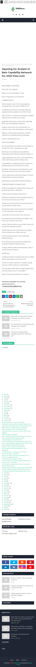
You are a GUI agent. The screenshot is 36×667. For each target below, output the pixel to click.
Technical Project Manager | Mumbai (12, 459)
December (7, 405)
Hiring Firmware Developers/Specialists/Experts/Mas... (17, 467)
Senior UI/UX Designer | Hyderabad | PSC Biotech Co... (17, 441)
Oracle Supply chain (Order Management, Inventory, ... (17, 436)
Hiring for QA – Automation (9, 462)
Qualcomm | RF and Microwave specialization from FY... (17, 426)
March (5, 415)
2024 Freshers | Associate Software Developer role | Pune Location (21, 317)
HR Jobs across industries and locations (20, 635)
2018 (5, 485)
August (6, 396)
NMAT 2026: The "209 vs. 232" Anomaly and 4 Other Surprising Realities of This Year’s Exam (22, 618)
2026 (5, 394)
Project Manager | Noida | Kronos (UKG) (13, 445)
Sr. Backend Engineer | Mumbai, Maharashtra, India (16, 471)
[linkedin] (5, 567)
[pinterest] (23, 14)
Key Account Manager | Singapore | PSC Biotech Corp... (17, 443)
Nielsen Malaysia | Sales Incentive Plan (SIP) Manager (21, 594)
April (5, 414)
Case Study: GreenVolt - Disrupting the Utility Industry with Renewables (22, 627)
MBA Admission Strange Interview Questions (14, 427)
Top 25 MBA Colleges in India (9, 533)
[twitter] (16, 14)
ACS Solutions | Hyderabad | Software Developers (16, 464)
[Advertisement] (18, 41)
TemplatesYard (17, 663)
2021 (5, 417)
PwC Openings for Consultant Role (12, 440)
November (7, 407)
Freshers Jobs (9, 64)
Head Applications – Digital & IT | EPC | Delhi (14, 452)
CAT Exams (5, 531)
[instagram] (20, 14)
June (5, 478)
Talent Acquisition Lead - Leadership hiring (14, 429)
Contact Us (24, 660)
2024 (5, 398)
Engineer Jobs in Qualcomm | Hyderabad (13, 447)
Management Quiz (6, 521)
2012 (5, 507)
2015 (5, 499)
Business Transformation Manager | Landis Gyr (21, 579)
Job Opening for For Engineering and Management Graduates (22, 325)
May (5, 480)
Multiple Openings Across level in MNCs (13, 422)
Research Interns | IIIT (8, 466)
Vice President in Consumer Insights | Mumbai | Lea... (16, 460)
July (5, 400)
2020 (5, 473)
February (6, 401)
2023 (5, 403)
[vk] (13, 567)
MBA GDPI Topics (23, 531)
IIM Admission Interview (25, 519)
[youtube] (30, 567)
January (6, 420)
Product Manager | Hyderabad (10, 454)
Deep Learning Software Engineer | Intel (13, 438)
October (6, 502)
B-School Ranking (6, 519)
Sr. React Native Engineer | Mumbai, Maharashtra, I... (16, 469)
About (17, 660)
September (7, 408)
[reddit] (22, 562)
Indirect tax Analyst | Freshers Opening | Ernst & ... (16, 455)
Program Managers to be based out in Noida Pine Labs (22, 586)
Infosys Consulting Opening (10, 457)
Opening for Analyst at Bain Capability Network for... (16, 424)
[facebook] (13, 14)
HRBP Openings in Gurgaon (9, 434)
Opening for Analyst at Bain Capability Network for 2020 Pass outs (21, 333)
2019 (5, 481)
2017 (5, 490)
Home (3, 64)
